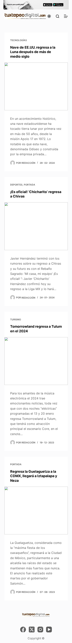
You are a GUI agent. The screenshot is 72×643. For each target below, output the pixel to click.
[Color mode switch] (49, 16)
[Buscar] (57, 16)
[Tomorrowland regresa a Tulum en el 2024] (36, 361)
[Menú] (66, 16)
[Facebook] (23, 629)
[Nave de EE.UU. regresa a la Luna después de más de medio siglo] (36, 86)
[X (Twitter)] (32, 629)
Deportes (16, 184)
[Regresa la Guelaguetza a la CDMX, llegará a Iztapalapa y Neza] (36, 510)
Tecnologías (18, 40)
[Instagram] (40, 629)
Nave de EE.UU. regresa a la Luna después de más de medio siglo (32, 51)
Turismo (15, 319)
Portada (29, 184)
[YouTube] (49, 629)
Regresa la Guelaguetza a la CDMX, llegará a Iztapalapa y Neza (33, 476)
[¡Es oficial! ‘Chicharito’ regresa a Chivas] (36, 226)
